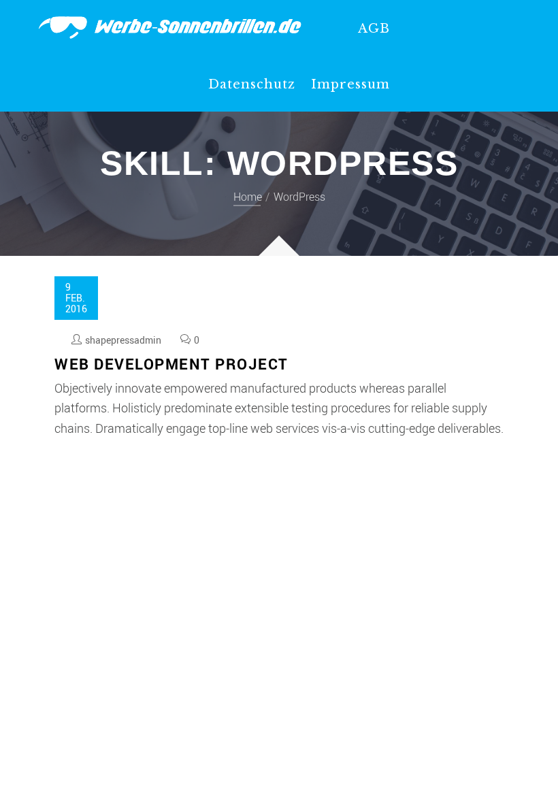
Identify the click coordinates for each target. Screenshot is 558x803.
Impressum (350, 84)
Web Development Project (171, 364)
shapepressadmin (123, 339)
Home (247, 196)
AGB (374, 28)
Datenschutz (251, 84)
